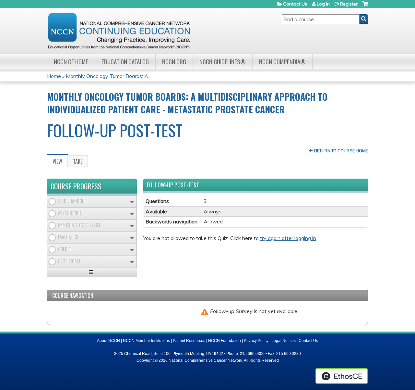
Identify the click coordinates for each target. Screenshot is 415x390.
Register (349, 4)
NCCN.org (174, 61)
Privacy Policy (256, 340)
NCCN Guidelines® (222, 61)
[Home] (119, 31)
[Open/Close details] (132, 202)
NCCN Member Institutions (146, 340)
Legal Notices (283, 340)
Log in (323, 4)
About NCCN (108, 340)
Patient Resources (189, 340)
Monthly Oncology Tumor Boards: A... (108, 76)
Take (77, 161)
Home (54, 76)
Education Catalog (125, 61)
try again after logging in (288, 238)
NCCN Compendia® (282, 61)
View (60, 162)
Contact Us (295, 4)
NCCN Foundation (224, 340)
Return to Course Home (341, 150)
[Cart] (365, 6)
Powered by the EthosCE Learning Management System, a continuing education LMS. (341, 376)
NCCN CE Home (71, 61)
